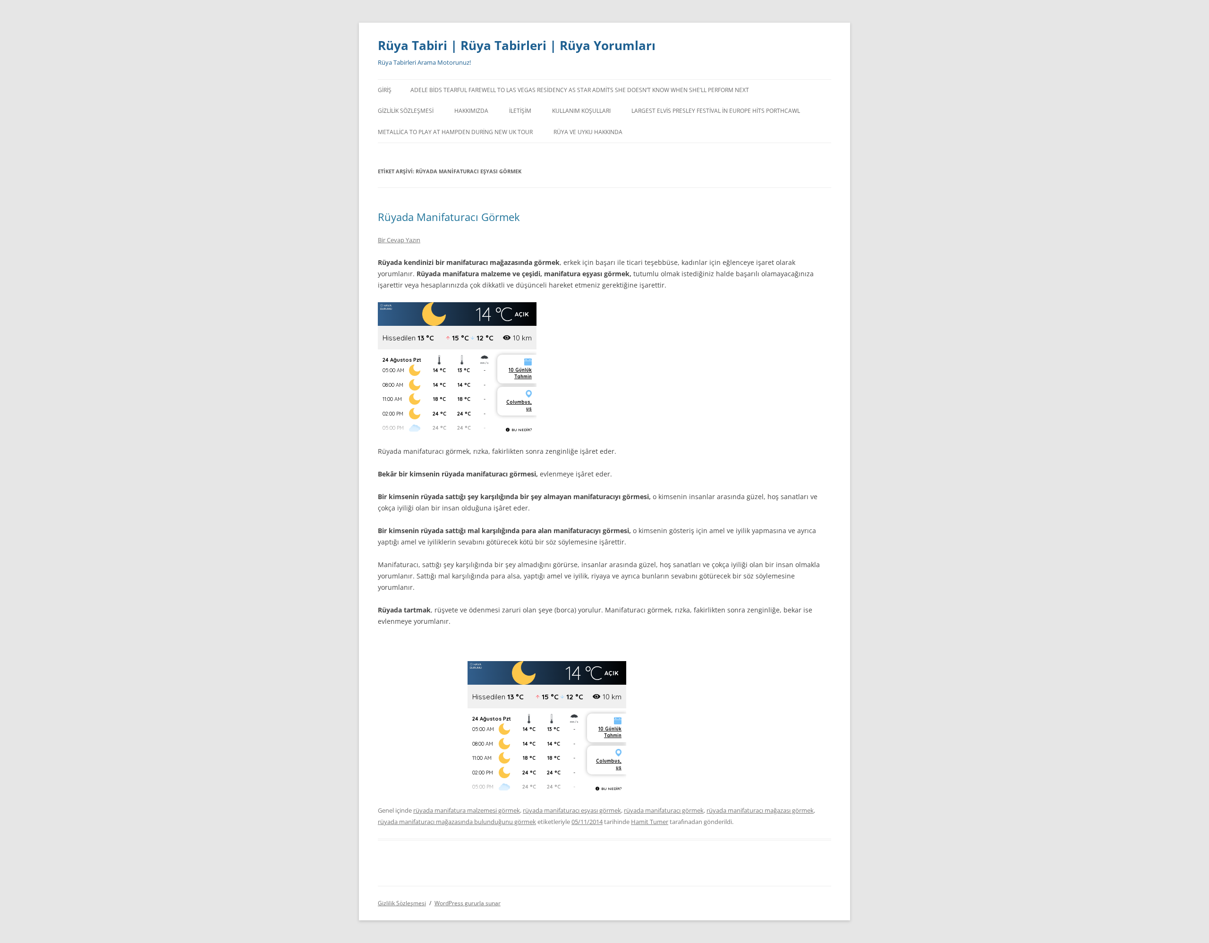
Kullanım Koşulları (581, 111)
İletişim (520, 111)
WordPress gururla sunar (467, 903)
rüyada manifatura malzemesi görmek (466, 810)
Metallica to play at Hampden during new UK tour (455, 132)
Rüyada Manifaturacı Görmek (449, 217)
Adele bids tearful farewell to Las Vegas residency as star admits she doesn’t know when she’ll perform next (579, 90)
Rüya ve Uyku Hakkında (587, 132)
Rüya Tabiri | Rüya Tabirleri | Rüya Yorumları (517, 45)
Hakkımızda (471, 111)
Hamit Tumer (649, 821)
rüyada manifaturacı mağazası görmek (760, 810)
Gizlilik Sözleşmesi (406, 111)
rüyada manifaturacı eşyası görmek (572, 810)
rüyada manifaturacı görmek (664, 810)
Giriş (385, 90)
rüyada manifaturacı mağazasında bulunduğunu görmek (457, 821)
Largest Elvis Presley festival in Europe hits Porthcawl (715, 111)
